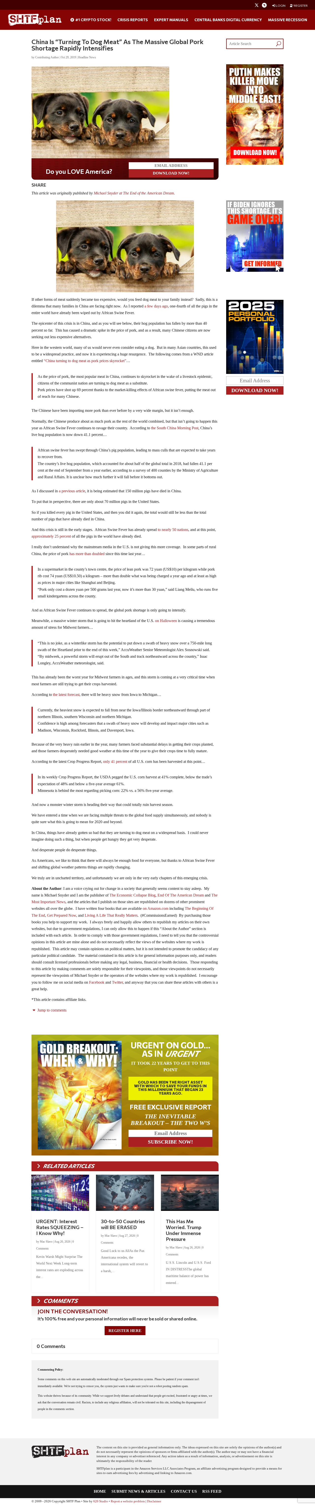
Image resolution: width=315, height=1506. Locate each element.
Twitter (117, 982)
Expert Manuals (171, 20)
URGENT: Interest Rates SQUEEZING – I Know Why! (59, 1227)
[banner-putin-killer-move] (255, 163)
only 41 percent (115, 761)
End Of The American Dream (181, 895)
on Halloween (166, 621)
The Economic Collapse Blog (133, 895)
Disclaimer (154, 1501)
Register (300, 5)
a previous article (72, 491)
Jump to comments (51, 1010)
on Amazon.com (155, 908)
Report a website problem (128, 1501)
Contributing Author (47, 57)
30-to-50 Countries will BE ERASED (123, 1224)
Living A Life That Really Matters (111, 915)
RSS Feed (211, 1491)
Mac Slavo (46, 1241)
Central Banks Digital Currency (228, 20)
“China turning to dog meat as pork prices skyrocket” (85, 361)
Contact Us (184, 1491)
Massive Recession (287, 20)
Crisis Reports (132, 20)
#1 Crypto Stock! (93, 20)
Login (280, 5)
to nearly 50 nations (173, 530)
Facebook (96, 982)
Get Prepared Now (61, 915)
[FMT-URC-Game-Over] (255, 270)
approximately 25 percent (51, 536)
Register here (125, 1331)
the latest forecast (66, 694)
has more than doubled (87, 554)
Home (100, 1491)
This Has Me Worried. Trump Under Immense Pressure (183, 1230)
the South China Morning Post (174, 428)
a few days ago (156, 306)
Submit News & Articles (138, 1491)
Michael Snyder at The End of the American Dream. (134, 193)
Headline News (87, 57)
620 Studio (100, 1501)
